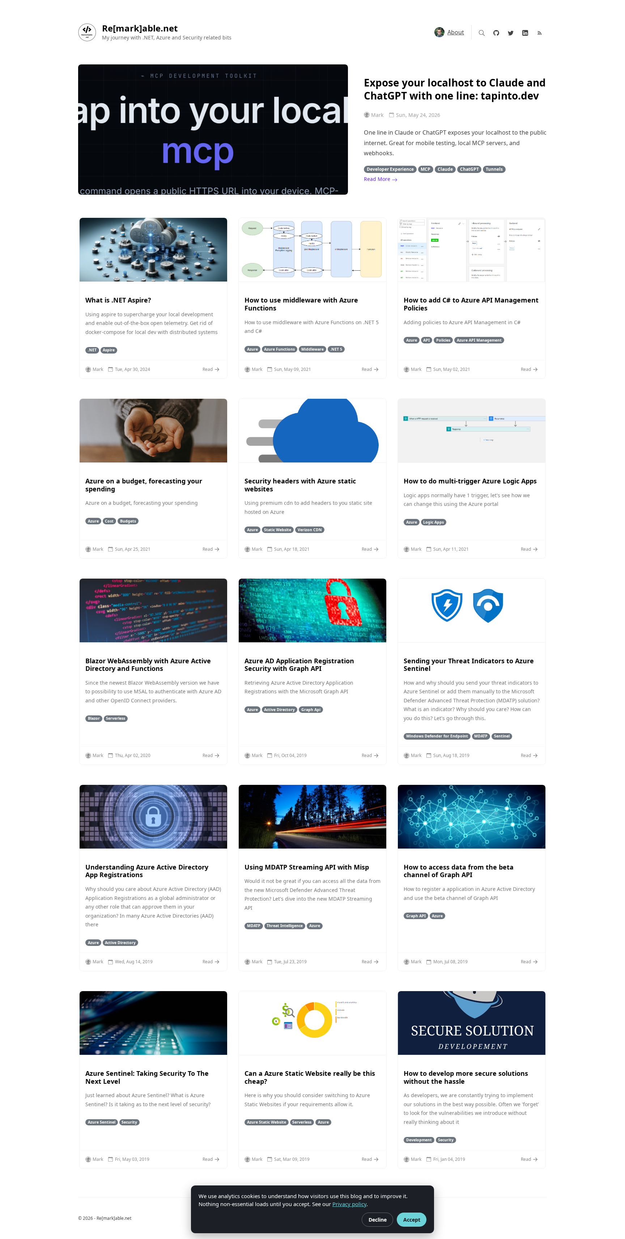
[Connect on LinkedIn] (525, 32)
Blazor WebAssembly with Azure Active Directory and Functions (148, 664)
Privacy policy (349, 1204)
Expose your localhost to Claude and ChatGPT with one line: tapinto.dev (455, 89)
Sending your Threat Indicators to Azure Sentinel (469, 664)
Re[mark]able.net (140, 28)
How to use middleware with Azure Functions (301, 304)
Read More (378, 179)
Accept (411, 1219)
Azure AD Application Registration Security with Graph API (299, 664)
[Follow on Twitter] (510, 32)
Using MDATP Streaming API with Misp (307, 867)
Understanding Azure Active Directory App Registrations (146, 871)
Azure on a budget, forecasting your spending (143, 485)
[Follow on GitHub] (496, 32)
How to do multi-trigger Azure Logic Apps (470, 481)
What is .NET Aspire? (118, 300)
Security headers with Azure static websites (300, 485)
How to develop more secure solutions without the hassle (466, 1077)
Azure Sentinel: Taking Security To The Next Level (147, 1077)
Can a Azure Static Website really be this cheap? (310, 1077)
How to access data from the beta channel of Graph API (459, 871)
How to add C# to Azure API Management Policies (471, 304)
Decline (378, 1219)
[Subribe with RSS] (539, 32)
